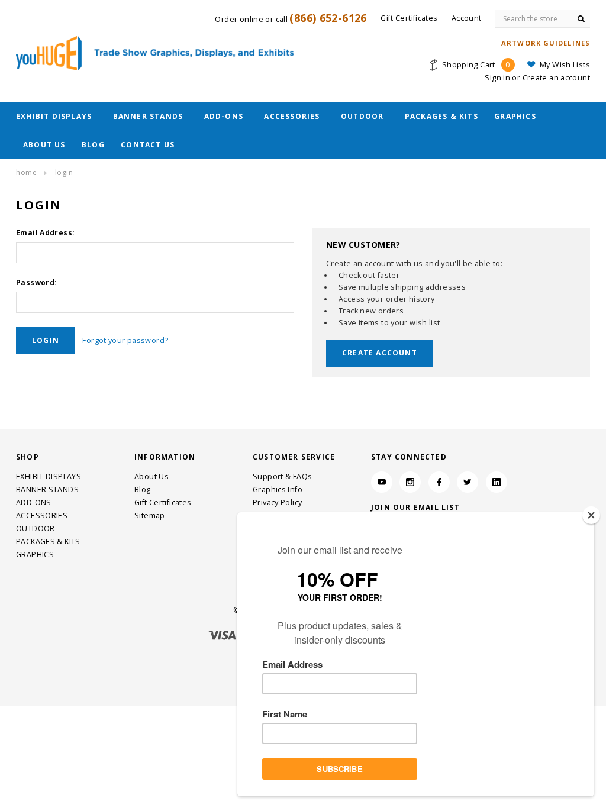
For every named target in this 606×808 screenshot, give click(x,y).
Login (64, 172)
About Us (44, 145)
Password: (36, 282)
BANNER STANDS (148, 116)
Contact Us (148, 145)
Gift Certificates (162, 502)
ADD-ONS (223, 116)
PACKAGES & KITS (441, 116)
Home (26, 172)
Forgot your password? (125, 340)
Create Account (379, 353)
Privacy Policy (277, 502)
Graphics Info (277, 489)
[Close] (591, 515)
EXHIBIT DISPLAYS (54, 116)
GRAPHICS (515, 116)
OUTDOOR (362, 116)
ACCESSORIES (292, 116)
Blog (93, 145)
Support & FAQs (282, 476)
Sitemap (149, 515)
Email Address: (45, 233)
